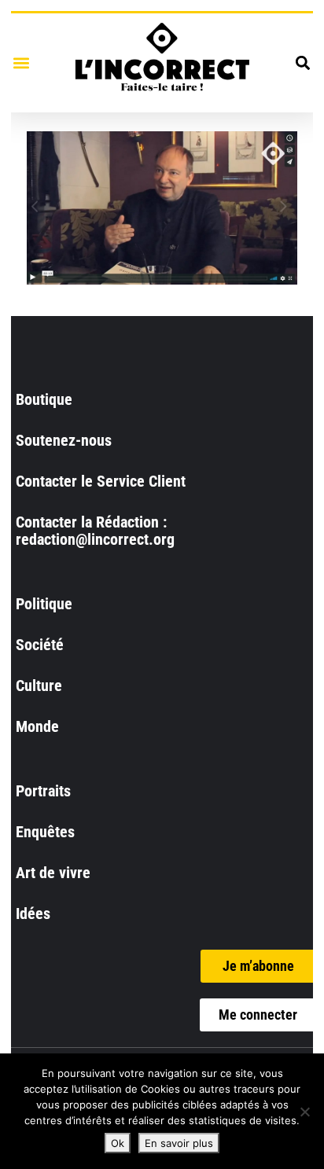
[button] (21, 62)
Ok (117, 1143)
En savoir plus (179, 1143)
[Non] (304, 1111)
